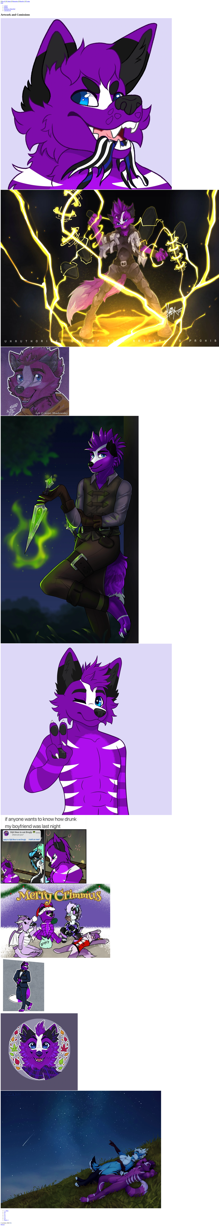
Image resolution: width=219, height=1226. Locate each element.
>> (6, 1220)
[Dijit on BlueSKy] (21, 1)
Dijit (2, 3)
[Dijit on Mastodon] (14, 1)
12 (4, 1215)
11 (4, 1214)
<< (6, 1210)
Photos (6, 7)
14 (4, 1218)
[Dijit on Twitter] (27, 1)
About (6, 6)
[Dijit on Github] (8, 1)
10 (4, 1212)
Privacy (3, 1224)
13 (4, 1217)
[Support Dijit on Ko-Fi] (3, 1)
